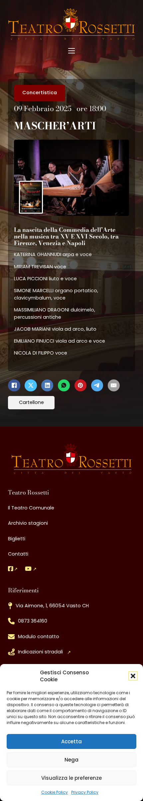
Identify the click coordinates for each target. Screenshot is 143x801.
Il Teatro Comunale (31, 507)
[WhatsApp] (64, 385)
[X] (31, 385)
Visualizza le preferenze (71, 777)
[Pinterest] (80, 385)
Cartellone (31, 402)
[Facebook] (14, 385)
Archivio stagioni (28, 523)
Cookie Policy (54, 792)
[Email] (114, 385)
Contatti (18, 554)
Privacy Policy (84, 792)
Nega (71, 759)
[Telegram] (97, 385)
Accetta (71, 741)
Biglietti (16, 538)
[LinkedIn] (47, 385)
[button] (133, 676)
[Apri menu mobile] (71, 50)
